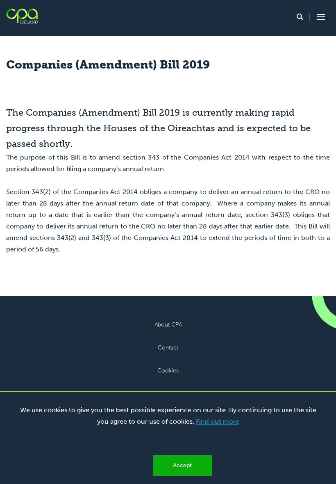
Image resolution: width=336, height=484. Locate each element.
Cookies (168, 370)
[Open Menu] (319, 16)
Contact (168, 347)
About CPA (168, 324)
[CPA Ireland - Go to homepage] (22, 16)
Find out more (217, 421)
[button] (300, 17)
